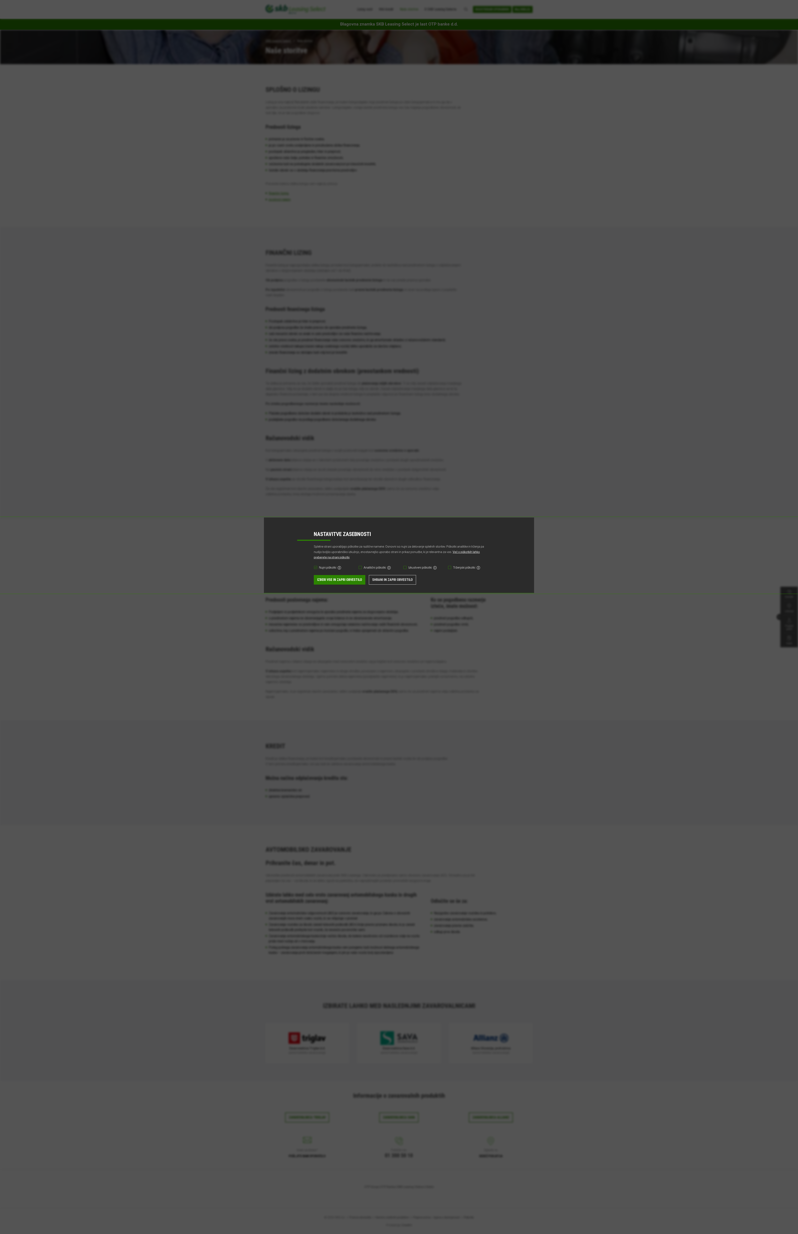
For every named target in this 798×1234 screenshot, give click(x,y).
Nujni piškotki (327, 567)
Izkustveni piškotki (420, 567)
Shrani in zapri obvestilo (392, 580)
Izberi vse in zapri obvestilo (339, 580)
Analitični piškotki (375, 567)
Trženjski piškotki (464, 567)
